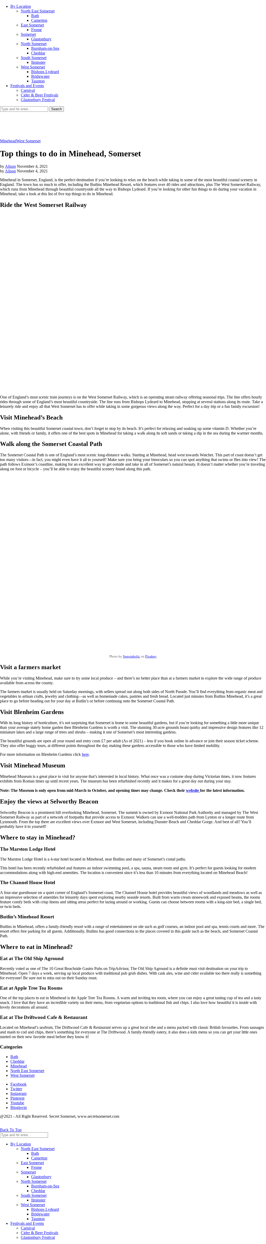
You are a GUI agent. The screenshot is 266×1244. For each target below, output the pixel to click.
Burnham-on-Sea (45, 48)
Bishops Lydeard (45, 71)
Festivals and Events (27, 85)
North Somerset (33, 43)
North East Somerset (38, 11)
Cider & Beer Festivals (39, 95)
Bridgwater (40, 76)
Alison (10, 166)
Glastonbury (41, 39)
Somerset (28, 34)
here (85, 754)
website (193, 790)
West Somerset (33, 67)
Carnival (28, 90)
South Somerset (33, 57)
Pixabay (151, 656)
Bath (35, 15)
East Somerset (32, 25)
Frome (36, 29)
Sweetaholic (131, 656)
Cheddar (38, 53)
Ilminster (38, 62)
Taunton (38, 81)
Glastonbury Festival (38, 99)
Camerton (39, 20)
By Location (20, 6)
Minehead (8, 141)
